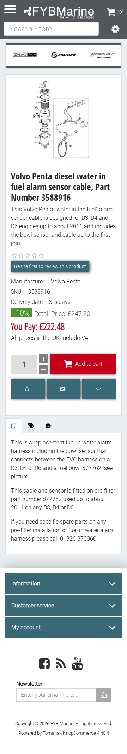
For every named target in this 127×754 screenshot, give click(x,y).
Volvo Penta (66, 281)
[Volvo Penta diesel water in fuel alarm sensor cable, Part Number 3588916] (63, 119)
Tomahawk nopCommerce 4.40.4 (76, 733)
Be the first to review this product (50, 266)
